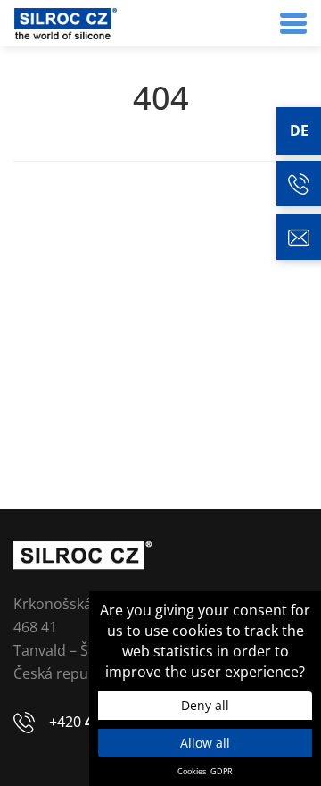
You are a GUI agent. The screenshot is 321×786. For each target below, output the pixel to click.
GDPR (221, 771)
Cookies (191, 771)
